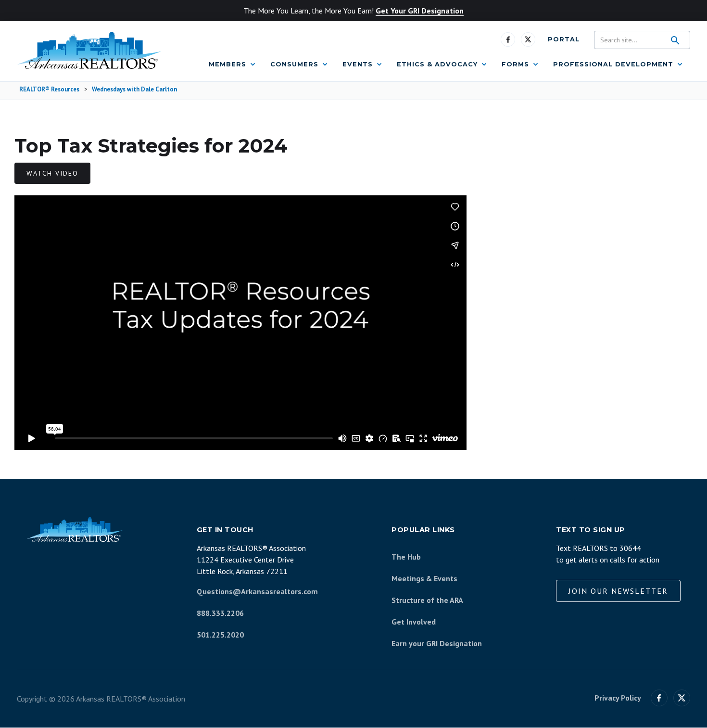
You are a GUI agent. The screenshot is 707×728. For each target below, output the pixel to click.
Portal (564, 39)
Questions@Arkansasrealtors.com (257, 591)
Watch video (52, 173)
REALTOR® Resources (49, 90)
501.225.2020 (220, 634)
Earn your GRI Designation (436, 643)
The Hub (406, 557)
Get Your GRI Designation (420, 10)
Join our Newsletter (618, 591)
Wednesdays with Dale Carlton (134, 90)
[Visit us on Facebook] (508, 39)
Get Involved (413, 621)
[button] (232, 64)
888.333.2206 (220, 613)
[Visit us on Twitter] (528, 39)
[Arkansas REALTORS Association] (89, 50)
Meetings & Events (424, 578)
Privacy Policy (617, 698)
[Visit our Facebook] (659, 698)
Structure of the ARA (427, 600)
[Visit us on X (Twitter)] (681, 698)
